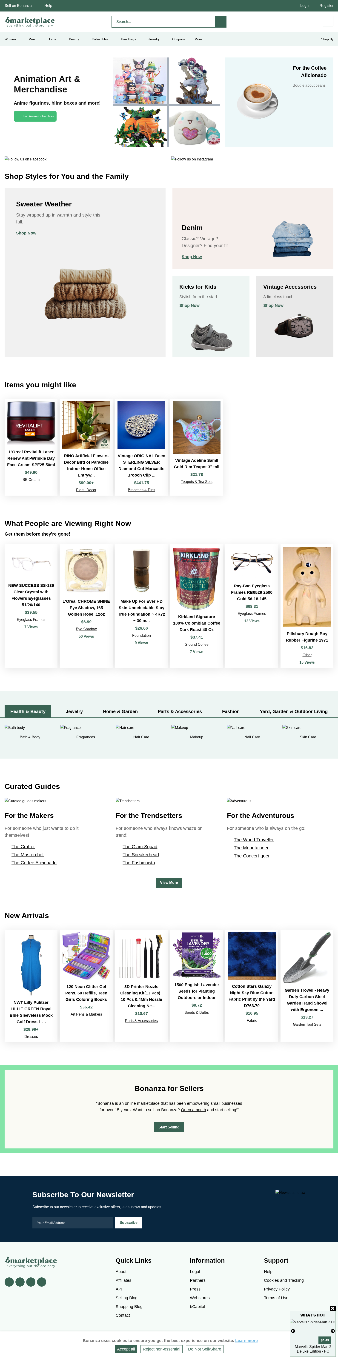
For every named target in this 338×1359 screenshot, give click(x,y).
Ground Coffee (197, 644)
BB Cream (31, 480)
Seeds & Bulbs (196, 1012)
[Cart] (328, 21)
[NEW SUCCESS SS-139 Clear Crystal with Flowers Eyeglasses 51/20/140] (31, 606)
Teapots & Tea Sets (196, 482)
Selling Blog (126, 1298)
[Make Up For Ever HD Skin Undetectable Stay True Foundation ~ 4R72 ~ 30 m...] (141, 606)
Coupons (178, 39)
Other (307, 655)
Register (326, 6)
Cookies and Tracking (284, 1280)
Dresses (31, 1037)
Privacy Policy (277, 1289)
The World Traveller (254, 839)
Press (195, 1289)
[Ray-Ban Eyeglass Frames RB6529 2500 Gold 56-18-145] (252, 606)
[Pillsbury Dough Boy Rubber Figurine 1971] (307, 606)
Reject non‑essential (161, 1349)
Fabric (252, 1020)
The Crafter (23, 846)
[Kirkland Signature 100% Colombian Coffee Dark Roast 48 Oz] (196, 606)
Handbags (128, 39)
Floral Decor (86, 490)
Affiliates (123, 1280)
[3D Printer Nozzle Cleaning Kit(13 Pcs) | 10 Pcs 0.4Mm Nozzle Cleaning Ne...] (141, 986)
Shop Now (26, 233)
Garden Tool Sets (307, 1024)
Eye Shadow (86, 629)
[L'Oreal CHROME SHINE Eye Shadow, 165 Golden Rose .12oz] (86, 606)
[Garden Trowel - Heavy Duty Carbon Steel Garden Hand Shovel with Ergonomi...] (307, 986)
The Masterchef (27, 854)
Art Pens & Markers (86, 1014)
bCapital (197, 1306)
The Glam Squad (140, 846)
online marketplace (142, 1103)
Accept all (126, 1349)
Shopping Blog (129, 1306)
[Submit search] (220, 22)
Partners (198, 1280)
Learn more (246, 1340)
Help (48, 6)
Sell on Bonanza (18, 6)
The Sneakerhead (141, 854)
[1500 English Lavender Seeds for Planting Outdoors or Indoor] (196, 986)
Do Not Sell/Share (204, 1349)
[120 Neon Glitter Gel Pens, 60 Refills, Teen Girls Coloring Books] (86, 986)
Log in (305, 6)
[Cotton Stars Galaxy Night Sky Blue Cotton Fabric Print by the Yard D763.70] (252, 986)
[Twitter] (20, 1282)
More (198, 39)
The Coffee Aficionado (34, 862)
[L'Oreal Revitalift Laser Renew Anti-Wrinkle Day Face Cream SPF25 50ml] (31, 447)
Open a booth (193, 1110)
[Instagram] (41, 1282)
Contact (123, 1315)
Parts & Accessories (141, 1021)
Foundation (141, 635)
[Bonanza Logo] (30, 22)
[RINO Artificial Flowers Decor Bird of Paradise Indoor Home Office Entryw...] (86, 447)
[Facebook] (9, 1282)
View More (169, 883)
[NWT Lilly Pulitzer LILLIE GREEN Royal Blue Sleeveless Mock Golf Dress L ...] (31, 986)
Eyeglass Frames (31, 620)
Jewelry (154, 39)
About (121, 1271)
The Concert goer (252, 855)
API (119, 1289)
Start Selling (169, 1127)
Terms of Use (276, 1298)
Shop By (327, 39)
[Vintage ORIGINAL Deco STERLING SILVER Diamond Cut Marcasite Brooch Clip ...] (141, 447)
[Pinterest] (30, 1282)
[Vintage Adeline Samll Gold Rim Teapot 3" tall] (196, 447)
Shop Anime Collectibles (37, 116)
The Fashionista (139, 862)
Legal (195, 1271)
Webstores (200, 1298)
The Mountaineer (251, 847)
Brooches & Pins (141, 490)
